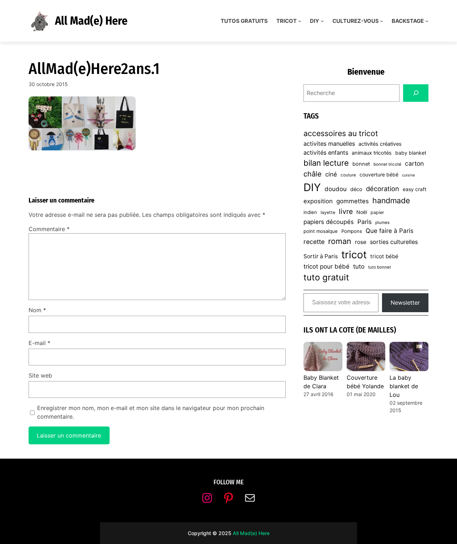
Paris (364, 221)
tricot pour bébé (326, 266)
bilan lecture (326, 163)
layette (328, 212)
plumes (382, 222)
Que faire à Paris (389, 230)
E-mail (39, 342)
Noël (361, 212)
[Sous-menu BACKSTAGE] (426, 21)
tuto (359, 266)
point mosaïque (320, 231)
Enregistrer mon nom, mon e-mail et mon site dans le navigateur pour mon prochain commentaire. (150, 412)
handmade (391, 200)
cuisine (408, 175)
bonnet (361, 164)
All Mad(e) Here (91, 21)
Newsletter (405, 302)
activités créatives (380, 144)
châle (312, 174)
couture (348, 175)
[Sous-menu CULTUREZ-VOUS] (381, 21)
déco (356, 189)
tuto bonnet (379, 267)
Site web (40, 375)
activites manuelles (329, 143)
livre (346, 211)
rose (360, 242)
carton (414, 163)
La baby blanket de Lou (404, 386)
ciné (331, 174)
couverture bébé (379, 174)
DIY (312, 187)
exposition (318, 201)
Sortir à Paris (320, 256)
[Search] (415, 93)
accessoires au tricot (340, 133)
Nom (37, 310)
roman (339, 241)
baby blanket (410, 153)
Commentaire (49, 229)
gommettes (352, 201)
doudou (336, 189)
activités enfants (325, 152)
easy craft (414, 189)
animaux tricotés (372, 153)
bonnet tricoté (387, 164)
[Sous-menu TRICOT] (299, 21)
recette (314, 241)
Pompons (351, 231)
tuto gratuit (326, 277)
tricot (354, 255)
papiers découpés (328, 221)
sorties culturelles (394, 241)
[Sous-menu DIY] (322, 21)
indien (310, 212)
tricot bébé (384, 256)
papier (377, 212)
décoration (382, 189)
